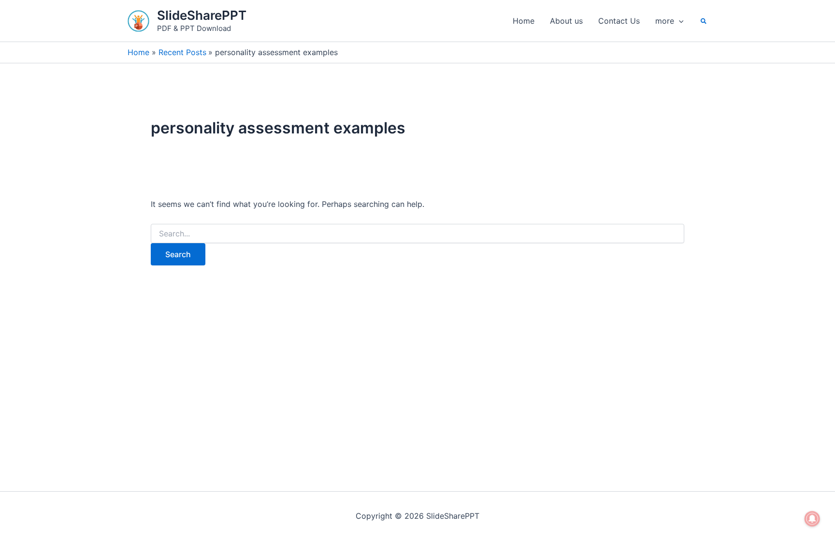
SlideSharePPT (201, 15)
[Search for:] (417, 234)
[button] (679, 20)
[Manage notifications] (812, 518)
